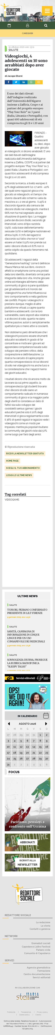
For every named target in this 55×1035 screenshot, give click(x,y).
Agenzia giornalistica (38, 967)
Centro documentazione (37, 974)
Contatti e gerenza (40, 929)
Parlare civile (43, 950)
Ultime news (27, 596)
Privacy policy (42, 1012)
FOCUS (14, 772)
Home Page (12, 461)
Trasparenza (26, 1012)
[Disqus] (27, 544)
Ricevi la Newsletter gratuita (25, 453)
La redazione (43, 922)
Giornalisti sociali (40, 943)
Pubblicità (11, 1012)
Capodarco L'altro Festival (36, 946)
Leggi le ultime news (19, 475)
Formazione (43, 970)
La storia (45, 925)
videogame (12, 499)
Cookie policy (24, 1015)
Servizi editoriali (41, 977)
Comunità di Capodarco (37, 953)
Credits (38, 1015)
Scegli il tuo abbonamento (23, 468)
